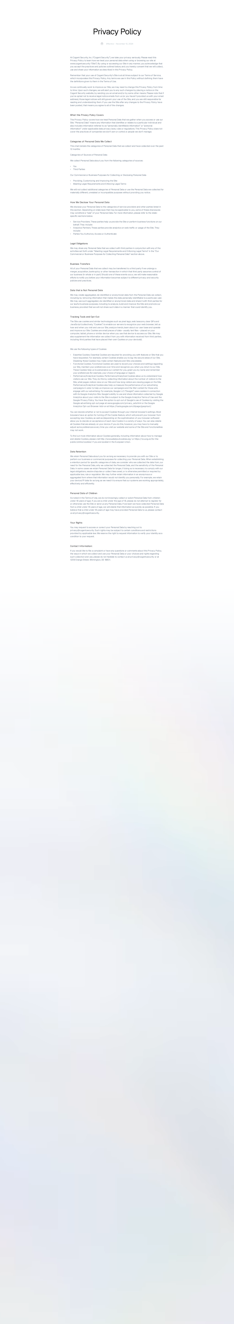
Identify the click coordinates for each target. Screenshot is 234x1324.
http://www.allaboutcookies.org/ (115, 439)
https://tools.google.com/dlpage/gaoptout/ (130, 406)
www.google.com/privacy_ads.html (124, 403)
